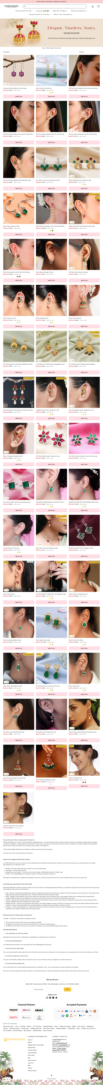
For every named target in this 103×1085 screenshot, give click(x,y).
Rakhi (78, 1028)
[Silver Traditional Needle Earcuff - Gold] (17, 460)
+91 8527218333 (63, 1045)
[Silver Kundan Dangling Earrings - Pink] (50, 784)
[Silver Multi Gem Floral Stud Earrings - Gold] (83, 184)
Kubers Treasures (47, 1030)
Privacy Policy (31, 1055)
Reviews (30, 1042)
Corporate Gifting (32, 1052)
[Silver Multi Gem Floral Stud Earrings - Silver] (85, 184)
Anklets (29, 1026)
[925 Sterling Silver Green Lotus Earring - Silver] (52, 690)
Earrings (5, 1028)
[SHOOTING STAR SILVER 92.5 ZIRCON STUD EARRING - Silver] (52, 506)
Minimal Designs (17, 1030)
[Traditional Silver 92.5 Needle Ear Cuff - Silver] (52, 414)
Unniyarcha (40, 11)
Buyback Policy (31, 1047)
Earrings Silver (25, 1028)
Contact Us (30, 1063)
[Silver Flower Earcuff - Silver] (17, 322)
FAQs (29, 1057)
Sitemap (30, 1068)
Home (44, 48)
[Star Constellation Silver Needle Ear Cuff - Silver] (85, 414)
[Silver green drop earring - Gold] (50, 92)
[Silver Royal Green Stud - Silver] (52, 644)
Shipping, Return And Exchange (35, 1045)
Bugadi (74, 1026)
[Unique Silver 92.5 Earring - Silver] (20, 552)
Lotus (16, 1026)
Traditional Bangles (61, 1028)
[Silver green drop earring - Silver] (52, 92)
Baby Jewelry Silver (8, 1026)
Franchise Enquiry (32, 1050)
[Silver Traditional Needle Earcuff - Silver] (20, 460)
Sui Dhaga (22, 1026)
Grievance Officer (32, 1070)
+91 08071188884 (61, 1048)
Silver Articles (27, 1030)
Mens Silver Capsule (48, 1028)
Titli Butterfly (71, 1028)
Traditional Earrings (14, 1028)
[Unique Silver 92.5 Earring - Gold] (17, 552)
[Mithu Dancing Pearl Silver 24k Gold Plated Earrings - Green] (17, 276)
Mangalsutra (90, 1026)
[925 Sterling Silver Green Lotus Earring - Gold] (50, 690)
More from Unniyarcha (63, 14)
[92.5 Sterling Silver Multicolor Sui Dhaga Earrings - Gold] (50, 598)
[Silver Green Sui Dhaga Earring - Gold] (17, 690)
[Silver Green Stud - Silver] (85, 690)
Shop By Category (60, 11)
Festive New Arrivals (24, 11)
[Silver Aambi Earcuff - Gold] (52, 322)
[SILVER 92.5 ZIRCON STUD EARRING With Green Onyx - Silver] (85, 506)
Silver (56, 1026)
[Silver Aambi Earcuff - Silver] (50, 322)
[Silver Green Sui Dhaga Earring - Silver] (20, 690)
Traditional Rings (37, 1030)
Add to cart (18, 96)
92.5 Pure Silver (37, 1026)
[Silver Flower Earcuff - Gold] (20, 322)
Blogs (29, 1065)
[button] (5, 84)
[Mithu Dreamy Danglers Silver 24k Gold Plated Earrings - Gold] (50, 230)
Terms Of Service (32, 1060)
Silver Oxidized (7, 1030)
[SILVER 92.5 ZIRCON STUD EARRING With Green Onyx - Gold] (83, 506)
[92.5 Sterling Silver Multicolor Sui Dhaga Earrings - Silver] (52, 598)
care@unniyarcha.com (61, 1043)
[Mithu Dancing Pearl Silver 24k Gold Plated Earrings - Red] (20, 276)
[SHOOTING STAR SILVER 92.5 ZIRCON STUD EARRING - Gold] (50, 506)
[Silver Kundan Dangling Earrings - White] (52, 784)
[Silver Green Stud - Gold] (83, 690)
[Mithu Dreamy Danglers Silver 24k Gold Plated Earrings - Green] (52, 230)
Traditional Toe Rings (64, 1026)
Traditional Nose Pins (36, 1028)
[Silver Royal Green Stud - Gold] (50, 644)
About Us (30, 1040)
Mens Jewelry (81, 1026)
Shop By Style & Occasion (39, 14)
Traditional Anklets (48, 1026)
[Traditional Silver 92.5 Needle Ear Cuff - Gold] (50, 414)
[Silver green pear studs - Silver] (85, 644)
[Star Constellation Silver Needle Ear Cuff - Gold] (83, 414)
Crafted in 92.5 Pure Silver (88, 1028)
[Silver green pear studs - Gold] (83, 644)
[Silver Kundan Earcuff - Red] (83, 782)
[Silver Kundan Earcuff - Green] (85, 782)
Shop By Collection (78, 11)
